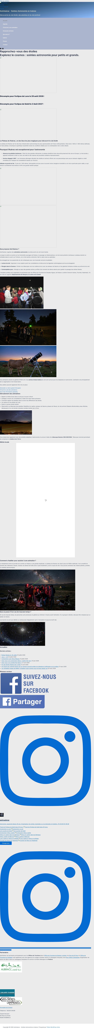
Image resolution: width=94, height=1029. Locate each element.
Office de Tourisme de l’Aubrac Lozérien (55, 955)
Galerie (5, 37)
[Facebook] (0, 49)
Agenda (5, 24)
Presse (5, 41)
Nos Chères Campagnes (73, 957)
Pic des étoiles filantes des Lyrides (11, 664)
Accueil (5, 20)
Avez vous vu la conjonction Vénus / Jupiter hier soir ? (16, 661)
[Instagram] (3, 49)
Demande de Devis (8, 31)
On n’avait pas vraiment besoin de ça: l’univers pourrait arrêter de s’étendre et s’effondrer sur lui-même (29, 666)
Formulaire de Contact (6, 1007)
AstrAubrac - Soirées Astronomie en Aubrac (18, 11)
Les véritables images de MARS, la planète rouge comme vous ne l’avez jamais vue (24, 668)
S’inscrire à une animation (10, 27)
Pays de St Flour (73, 955)
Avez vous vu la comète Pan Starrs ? (11, 662)
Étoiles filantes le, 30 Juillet (9, 655)
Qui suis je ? (6, 34)
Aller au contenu (4, 1)
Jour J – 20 (4, 657)
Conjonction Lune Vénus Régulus (10, 659)
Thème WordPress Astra (53, 1027)
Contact (5, 44)
